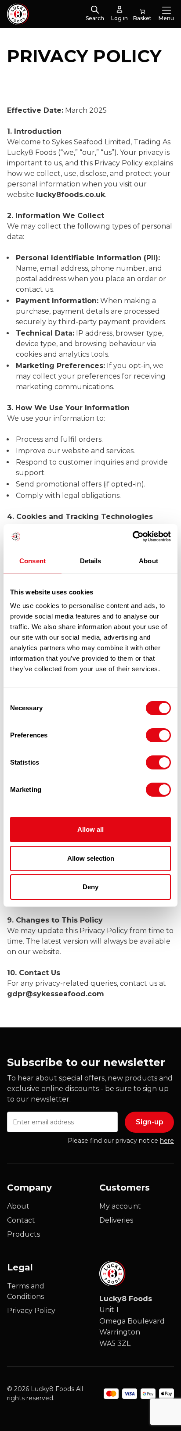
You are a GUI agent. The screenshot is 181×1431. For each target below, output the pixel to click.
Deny (90, 887)
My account (120, 1206)
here (167, 1141)
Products (23, 1234)
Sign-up (149, 1122)
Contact (21, 1220)
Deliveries (116, 1220)
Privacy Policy (31, 1310)
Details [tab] (90, 561)
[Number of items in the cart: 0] (142, 14)
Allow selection (90, 858)
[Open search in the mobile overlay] (94, 10)
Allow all (90, 829)
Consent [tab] (32, 561)
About (18, 1206)
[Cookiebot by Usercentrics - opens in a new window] (132, 536)
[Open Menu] (166, 10)
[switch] (151, 733)
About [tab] (148, 561)
